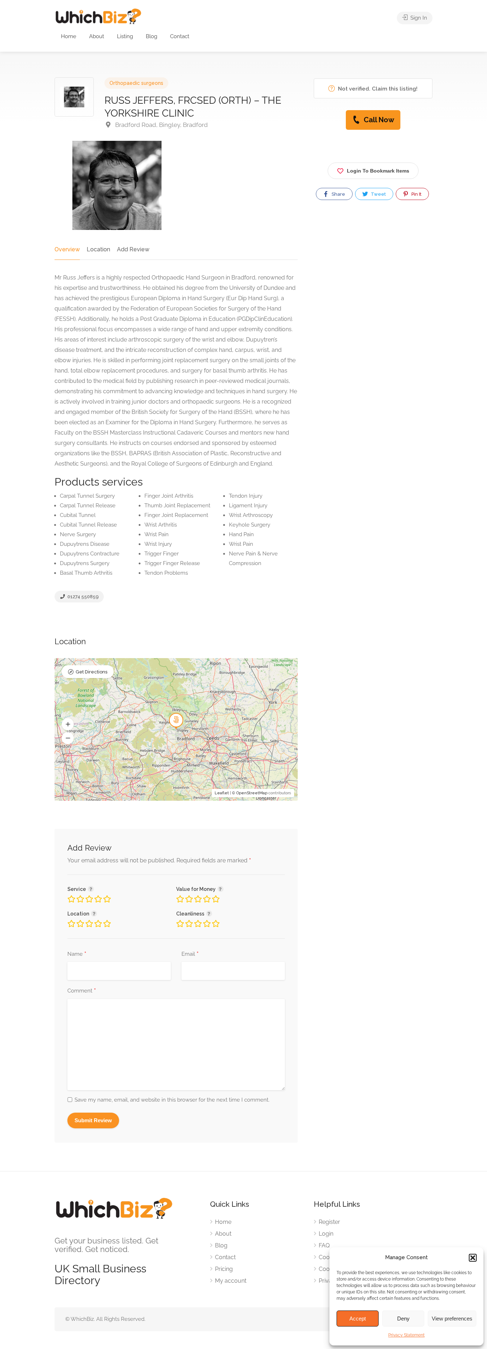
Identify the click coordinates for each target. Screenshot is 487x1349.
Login (326, 1233)
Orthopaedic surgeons (136, 83)
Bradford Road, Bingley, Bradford (161, 124)
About (96, 36)
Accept (357, 1318)
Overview (67, 249)
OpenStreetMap (251, 793)
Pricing (224, 1269)
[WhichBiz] (98, 15)
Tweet (378, 194)
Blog (151, 36)
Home (68, 36)
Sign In (418, 18)
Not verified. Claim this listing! (377, 89)
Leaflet (222, 793)
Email (190, 954)
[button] (472, 1257)
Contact (179, 36)
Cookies (329, 1257)
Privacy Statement (406, 1335)
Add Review (133, 249)
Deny (403, 1318)
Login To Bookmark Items (378, 171)
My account (230, 1280)
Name (76, 954)
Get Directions (91, 671)
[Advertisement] (373, 282)
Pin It (415, 194)
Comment (81, 991)
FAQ (324, 1245)
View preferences (452, 1318)
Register (329, 1222)
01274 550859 (82, 596)
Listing (125, 36)
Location (98, 249)
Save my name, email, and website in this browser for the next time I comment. (172, 1100)
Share (337, 194)
